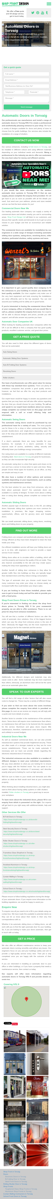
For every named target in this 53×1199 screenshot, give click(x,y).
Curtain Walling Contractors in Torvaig (18, 1194)
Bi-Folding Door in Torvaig (15, 1179)
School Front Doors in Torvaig (14, 1196)
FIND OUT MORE (26, 530)
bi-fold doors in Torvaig (38, 147)
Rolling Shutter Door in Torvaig (15, 1184)
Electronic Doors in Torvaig (15, 1177)
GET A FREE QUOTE (26, 336)
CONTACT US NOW (26, 140)
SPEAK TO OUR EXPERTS (26, 691)
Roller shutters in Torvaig (19, 792)
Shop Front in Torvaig (11, 1172)
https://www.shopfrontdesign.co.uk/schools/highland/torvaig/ (27, 891)
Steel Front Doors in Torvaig (16, 1181)
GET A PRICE (26, 938)
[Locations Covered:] (2, 4)
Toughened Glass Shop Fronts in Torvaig (21, 1189)
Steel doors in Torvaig (22, 457)
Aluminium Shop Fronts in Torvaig (18, 1191)
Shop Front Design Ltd (16, 217)
